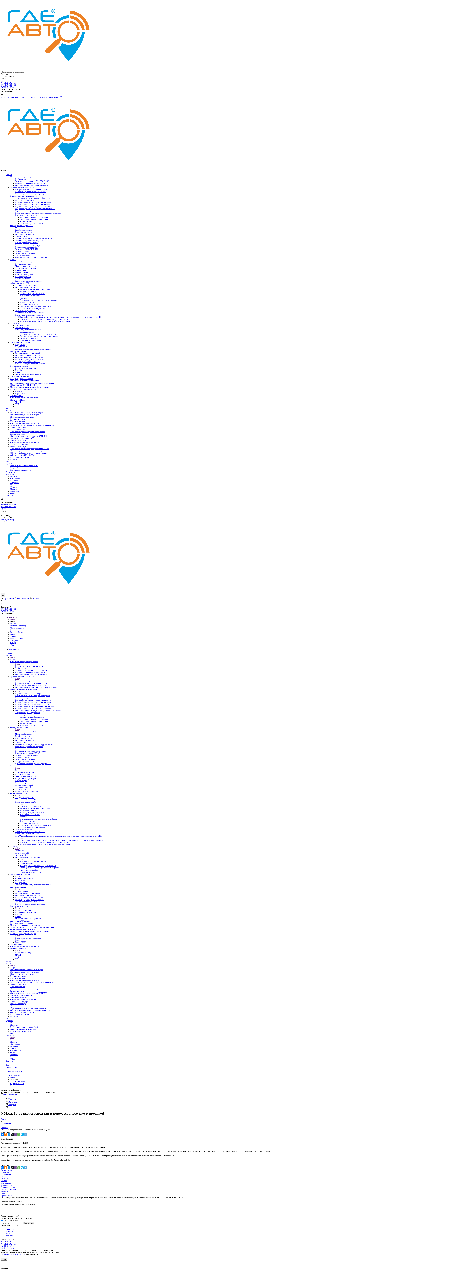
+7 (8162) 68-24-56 (8, 83)
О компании (6, 1174)
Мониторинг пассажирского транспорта (26, 413)
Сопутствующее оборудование (28, 215)
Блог (7, 461)
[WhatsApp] (18, 1134)
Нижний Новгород (18, 626)
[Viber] (15, 1134)
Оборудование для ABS (24, 255)
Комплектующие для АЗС (26, 287)
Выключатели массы (23, 232)
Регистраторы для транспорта (27, 200)
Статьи (4, 1176)
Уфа (12, 645)
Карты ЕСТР (20, 391)
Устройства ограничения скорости (29, 241)
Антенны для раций (23, 277)
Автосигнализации (18, 351)
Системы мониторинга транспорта (24, 177)
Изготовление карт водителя (22, 417)
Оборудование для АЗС (20, 283)
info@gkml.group (7, 520)
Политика (14, 489)
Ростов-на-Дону (16, 638)
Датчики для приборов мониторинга (30, 183)
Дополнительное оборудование (32, 309)
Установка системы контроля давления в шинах (29, 449)
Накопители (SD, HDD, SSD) (31, 224)
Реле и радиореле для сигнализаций (29, 360)
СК (16, 406)
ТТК (17, 404)
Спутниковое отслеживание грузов (24, 423)
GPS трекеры (20, 179)
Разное (18, 372)
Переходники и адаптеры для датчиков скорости (39, 336)
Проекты (9, 464)
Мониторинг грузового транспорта (24, 415)
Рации (13, 260)
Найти (4, 1259)
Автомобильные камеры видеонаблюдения (32, 198)
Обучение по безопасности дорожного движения (30, 453)
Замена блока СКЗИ (18, 427)
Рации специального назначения (28, 281)
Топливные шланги (28, 292)
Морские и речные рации (25, 266)
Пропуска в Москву (18, 400)
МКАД (18, 402)
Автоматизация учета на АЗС (22, 438)
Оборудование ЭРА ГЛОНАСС (23, 385)
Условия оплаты (7, 1185)
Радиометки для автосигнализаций (29, 357)
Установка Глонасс (17, 430)
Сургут (13, 643)
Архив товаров (16, 396)
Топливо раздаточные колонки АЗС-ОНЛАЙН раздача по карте (45, 321)
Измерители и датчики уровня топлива (31, 190)
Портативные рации (23, 264)
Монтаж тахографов (18, 419)
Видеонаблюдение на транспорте (24, 196)
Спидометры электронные (30, 340)
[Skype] (22, 1134)
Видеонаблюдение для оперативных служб (32, 207)
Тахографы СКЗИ (22, 328)
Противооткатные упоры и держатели (30, 245)
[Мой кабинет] (2, 94)
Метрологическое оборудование (28, 374)
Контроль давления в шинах (21, 379)
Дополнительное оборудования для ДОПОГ (33, 258)
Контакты (10, 495)
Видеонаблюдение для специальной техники (33, 211)
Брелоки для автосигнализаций (27, 353)
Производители (7, 1196)
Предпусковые (21, 347)
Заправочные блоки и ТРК (26, 285)
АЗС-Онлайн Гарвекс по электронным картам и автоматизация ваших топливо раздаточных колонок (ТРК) (59, 317)
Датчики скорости (27, 332)
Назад (12, 619)
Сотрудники (15, 478)
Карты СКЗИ (20, 393)
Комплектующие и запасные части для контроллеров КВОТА (44, 319)
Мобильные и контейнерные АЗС (24, 466)
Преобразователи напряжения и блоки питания (29, 387)
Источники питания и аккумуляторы (25, 381)
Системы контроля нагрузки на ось (24, 398)
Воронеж (14, 634)
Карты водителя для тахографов (23, 389)
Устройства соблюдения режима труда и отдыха (34, 238)
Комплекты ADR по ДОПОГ (26, 234)
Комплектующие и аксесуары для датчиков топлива (36, 194)
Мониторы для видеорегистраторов (34, 217)
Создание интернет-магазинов (13, 1254)
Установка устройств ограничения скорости (28, 451)
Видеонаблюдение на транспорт (23, 468)
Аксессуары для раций (24, 275)
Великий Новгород (18, 632)
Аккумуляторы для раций (25, 268)
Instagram (12, 1105)
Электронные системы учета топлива (30, 313)
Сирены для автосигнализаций (27, 362)
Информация (6, 1191)
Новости (13, 476)
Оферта (13, 493)
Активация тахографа (19, 444)
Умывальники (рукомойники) (27, 253)
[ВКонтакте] (2, 1134)
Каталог (9, 175)
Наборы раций (21, 270)
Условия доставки (8, 1187)
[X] (12, 1134)
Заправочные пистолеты (30, 296)
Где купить (10, 472)
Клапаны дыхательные (29, 304)
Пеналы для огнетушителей (26, 243)
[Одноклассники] (5, 1134)
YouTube (11, 1108)
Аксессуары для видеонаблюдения (34, 219)
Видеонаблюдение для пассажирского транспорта (35, 209)
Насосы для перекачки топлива (32, 294)
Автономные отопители (20, 343)
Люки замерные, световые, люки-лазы (35, 306)
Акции (8, 408)
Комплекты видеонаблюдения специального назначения (38, 213)
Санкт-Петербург (17, 628)
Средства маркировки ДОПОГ (27, 247)
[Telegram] (25, 1134)
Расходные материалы (19, 366)
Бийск (12, 630)
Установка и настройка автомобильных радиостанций (32, 425)
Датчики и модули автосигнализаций (30, 364)
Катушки (23, 298)
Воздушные (20, 345)
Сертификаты (15, 485)
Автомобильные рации (24, 262)
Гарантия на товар (8, 1189)
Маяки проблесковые (23, 228)
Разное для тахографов (29, 338)
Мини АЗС (14, 459)
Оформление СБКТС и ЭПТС (22, 455)
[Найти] (2, 81)
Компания (10, 474)
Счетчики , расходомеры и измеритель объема (38, 300)
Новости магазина (11, 1221)
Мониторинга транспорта (20, 470)
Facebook (12, 1099)
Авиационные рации (23, 279)
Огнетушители (21, 236)
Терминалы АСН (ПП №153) (26, 249)
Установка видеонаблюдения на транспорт (27, 432)
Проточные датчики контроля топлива (30, 192)
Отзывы (13, 487)
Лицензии (14, 483)
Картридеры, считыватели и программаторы (38, 334)
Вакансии (14, 481)
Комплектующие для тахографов (28, 330)
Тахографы (15, 323)
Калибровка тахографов (20, 457)
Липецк (13, 636)
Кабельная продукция (28, 221)
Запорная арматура (27, 302)
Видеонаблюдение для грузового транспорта (33, 202)
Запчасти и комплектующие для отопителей (33, 349)
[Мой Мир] (9, 1134)
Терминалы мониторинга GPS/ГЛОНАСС (32, 181)
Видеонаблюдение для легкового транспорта (33, 204)
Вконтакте (12, 1102)
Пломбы (18, 370)
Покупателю (6, 1183)
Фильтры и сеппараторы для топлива (35, 289)
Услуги (8, 410)
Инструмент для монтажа (25, 368)
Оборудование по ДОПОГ (21, 226)
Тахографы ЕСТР (22, 326)
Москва (13, 624)
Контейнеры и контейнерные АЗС (29, 315)
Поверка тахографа (18, 447)
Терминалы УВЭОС (23, 251)
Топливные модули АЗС (25, 311)
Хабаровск (14, 641)
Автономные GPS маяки (20, 377)
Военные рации (21, 272)
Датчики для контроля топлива (23, 187)
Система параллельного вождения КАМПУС (28, 436)
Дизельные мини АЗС (19, 440)
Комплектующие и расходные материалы (31, 185)
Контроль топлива (17, 421)
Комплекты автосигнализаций (27, 355)
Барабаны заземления (23, 230)
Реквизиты (14, 491)
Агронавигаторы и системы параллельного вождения (32, 383)
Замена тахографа (17, 434)
